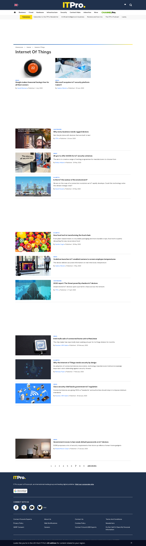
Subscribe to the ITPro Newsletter (46, 17)
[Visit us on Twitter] (23, 507)
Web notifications (50, 523)
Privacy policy (18, 523)
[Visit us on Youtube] (31, 507)
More (96, 12)
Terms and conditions (114, 519)
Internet (29, 47)
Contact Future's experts (22, 519)
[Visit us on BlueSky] (39, 507)
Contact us (79, 519)
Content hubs (75, 12)
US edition (51, 543)
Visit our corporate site (84, 484)
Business (22, 12)
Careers (47, 527)
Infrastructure (52, 12)
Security (63, 12)
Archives (92, 466)
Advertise (87, 12)
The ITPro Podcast (112, 17)
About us (47, 519)
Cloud (31, 12)
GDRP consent (18, 527)
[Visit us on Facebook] (15, 507)
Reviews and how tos (94, 17)
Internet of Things (40, 47)
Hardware (40, 12)
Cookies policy (80, 523)
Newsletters (110, 523)
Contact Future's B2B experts (85, 527)
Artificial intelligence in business (72, 17)
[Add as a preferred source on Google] (20, 491)
